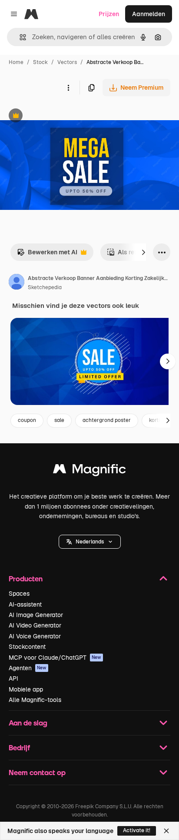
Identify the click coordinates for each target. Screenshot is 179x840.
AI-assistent (25, 604)
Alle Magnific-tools (35, 700)
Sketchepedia (45, 287)
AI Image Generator (36, 615)
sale (59, 420)
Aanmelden (148, 14)
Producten (26, 578)
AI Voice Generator (35, 636)
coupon (27, 420)
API (13, 678)
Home (16, 62)
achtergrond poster (107, 420)
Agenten (27, 668)
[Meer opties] (68, 87)
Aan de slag (28, 722)
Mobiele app (26, 689)
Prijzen (109, 14)
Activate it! (136, 830)
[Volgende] (143, 252)
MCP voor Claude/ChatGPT (55, 657)
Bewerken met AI (47, 254)
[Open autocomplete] (19, 37)
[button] (90, 542)
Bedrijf (19, 747)
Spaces (19, 593)
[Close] (166, 831)
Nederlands (90, 541)
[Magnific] (89, 471)
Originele (57, 116)
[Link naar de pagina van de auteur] (16, 283)
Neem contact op (37, 772)
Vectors (67, 62)
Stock (40, 62)
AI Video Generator (35, 625)
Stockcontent (27, 647)
